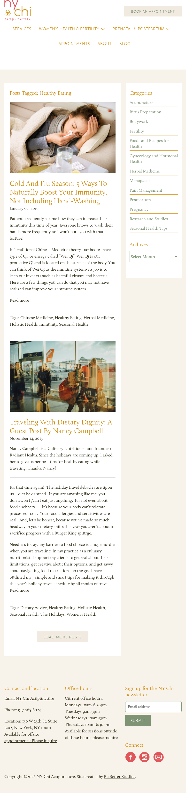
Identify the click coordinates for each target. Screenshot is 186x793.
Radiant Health (23, 455)
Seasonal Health (73, 324)
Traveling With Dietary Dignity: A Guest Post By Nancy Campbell (61, 426)
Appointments (74, 43)
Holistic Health (23, 324)
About (105, 43)
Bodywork (139, 121)
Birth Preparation (145, 112)
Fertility (137, 131)
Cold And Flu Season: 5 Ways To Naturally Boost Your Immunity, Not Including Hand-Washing (58, 192)
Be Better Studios (119, 776)
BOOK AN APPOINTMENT (153, 11)
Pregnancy (139, 209)
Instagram (144, 757)
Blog (125, 43)
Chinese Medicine (36, 317)
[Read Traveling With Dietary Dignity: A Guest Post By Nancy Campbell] (63, 376)
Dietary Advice (33, 607)
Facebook (130, 757)
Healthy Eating (68, 317)
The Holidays (52, 614)
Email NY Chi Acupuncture (29, 698)
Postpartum (140, 199)
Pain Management (146, 190)
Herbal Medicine (99, 317)
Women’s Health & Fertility (69, 29)
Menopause (140, 180)
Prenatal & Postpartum (138, 29)
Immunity (48, 324)
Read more (19, 300)
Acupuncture (141, 102)
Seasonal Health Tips (149, 228)
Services (22, 29)
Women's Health (81, 614)
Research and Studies (149, 218)
